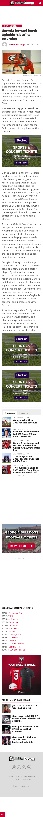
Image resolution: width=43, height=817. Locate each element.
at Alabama (13, 628)
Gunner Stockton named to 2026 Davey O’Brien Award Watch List (26, 434)
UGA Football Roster (22, 779)
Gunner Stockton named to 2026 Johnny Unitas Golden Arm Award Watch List (26, 446)
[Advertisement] (21, 13)
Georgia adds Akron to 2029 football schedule (25, 421)
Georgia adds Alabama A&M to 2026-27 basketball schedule (24, 739)
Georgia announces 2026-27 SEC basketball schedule (25, 729)
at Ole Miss (13, 637)
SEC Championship (16, 649)
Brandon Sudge (18, 44)
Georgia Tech (14, 646)
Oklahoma (13, 622)
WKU (10, 616)
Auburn (11, 631)
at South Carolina (16, 643)
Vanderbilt (13, 625)
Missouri (12, 640)
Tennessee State (16, 613)
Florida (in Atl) (14, 634)
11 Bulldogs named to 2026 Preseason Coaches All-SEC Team (26, 459)
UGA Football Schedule (25, 776)
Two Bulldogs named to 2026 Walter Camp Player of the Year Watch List (26, 470)
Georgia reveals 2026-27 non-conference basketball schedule (26, 718)
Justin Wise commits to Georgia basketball (24, 706)
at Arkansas (13, 619)
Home (10, 776)
